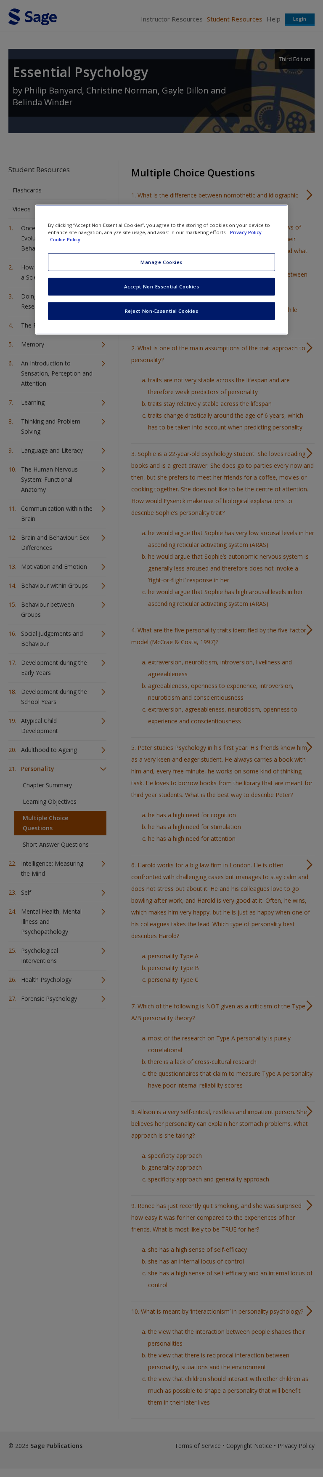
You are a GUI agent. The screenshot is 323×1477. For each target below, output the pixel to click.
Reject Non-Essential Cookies (162, 311)
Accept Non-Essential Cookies (161, 286)
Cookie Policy (65, 239)
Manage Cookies (161, 262)
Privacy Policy (246, 232)
